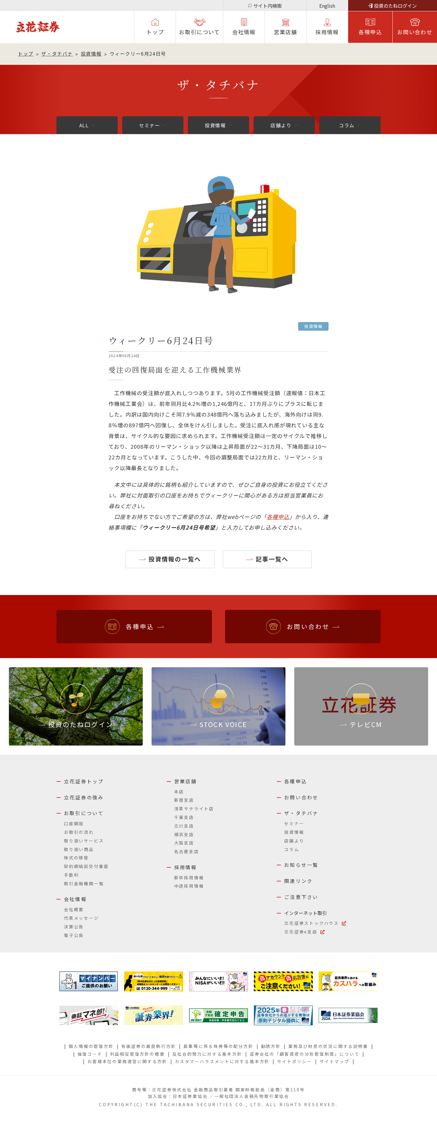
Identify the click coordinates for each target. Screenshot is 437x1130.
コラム (347, 125)
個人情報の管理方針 (91, 1046)
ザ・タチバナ (57, 53)
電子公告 (74, 935)
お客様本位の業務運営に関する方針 (127, 1061)
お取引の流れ (79, 832)
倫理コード (90, 1054)
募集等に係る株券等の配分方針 (218, 1046)
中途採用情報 (189, 886)
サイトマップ (335, 1061)
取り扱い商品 (79, 849)
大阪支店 (184, 843)
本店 (179, 792)
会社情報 (244, 32)
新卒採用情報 (189, 878)
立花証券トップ (84, 781)
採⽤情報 (327, 32)
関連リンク (298, 880)
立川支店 (184, 826)
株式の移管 (76, 858)
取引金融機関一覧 (84, 883)
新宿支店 (184, 800)
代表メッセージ (81, 918)
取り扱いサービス (84, 841)
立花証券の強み (84, 797)
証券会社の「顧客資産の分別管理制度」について (305, 1054)
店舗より (281, 125)
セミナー (149, 125)
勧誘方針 (271, 1046)
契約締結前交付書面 (86, 866)
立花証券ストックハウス (311, 923)
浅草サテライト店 (194, 809)
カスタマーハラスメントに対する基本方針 (222, 1061)
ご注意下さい (301, 896)
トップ (155, 32)
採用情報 (185, 867)
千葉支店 (184, 817)
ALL (84, 125)
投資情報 (91, 53)
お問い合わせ (415, 32)
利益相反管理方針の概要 (137, 1054)
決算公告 (74, 927)
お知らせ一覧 (301, 864)
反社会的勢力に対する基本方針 (207, 1054)
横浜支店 (184, 834)
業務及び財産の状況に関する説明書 (328, 1046)
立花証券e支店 (300, 932)
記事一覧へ (272, 559)
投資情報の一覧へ (175, 559)
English (327, 5)
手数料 (71, 875)
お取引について (199, 32)
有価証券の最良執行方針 (148, 1046)
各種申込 (370, 32)
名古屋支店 (186, 851)
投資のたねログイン (395, 5)
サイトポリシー (294, 1061)
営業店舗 (285, 32)
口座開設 (74, 823)
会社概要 (74, 909)
